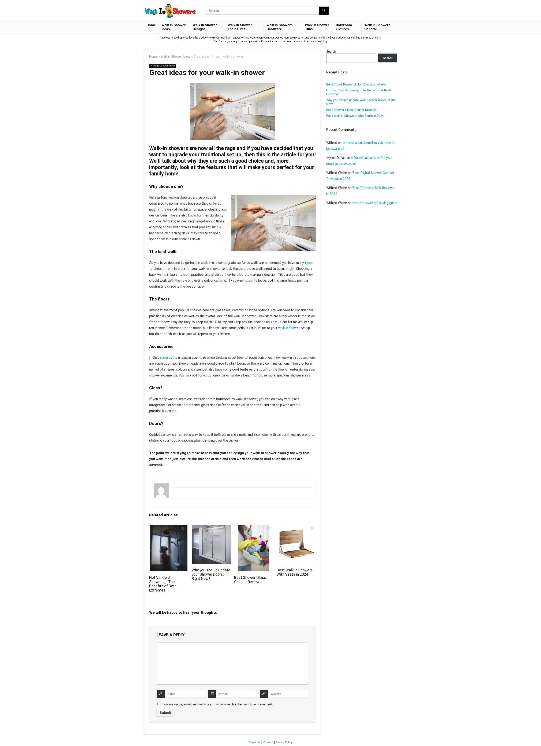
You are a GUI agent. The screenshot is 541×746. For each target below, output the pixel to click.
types (309, 263)
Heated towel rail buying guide (374, 203)
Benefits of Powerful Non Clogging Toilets (356, 84)
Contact (268, 742)
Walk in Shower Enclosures (240, 27)
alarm (164, 358)
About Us (254, 742)
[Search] (324, 11)
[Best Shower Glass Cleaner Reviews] (253, 527)
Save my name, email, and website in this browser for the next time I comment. (217, 704)
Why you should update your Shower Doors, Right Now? (211, 574)
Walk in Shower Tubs (317, 27)
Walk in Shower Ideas (173, 27)
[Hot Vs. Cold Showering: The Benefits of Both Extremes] (168, 527)
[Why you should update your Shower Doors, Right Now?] (211, 527)
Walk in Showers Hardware (279, 27)
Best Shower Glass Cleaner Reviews (250, 579)
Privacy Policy (284, 742)
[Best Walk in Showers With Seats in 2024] (296, 527)
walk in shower (289, 328)
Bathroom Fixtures (344, 27)
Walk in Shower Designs (205, 27)
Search (331, 52)
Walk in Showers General (377, 27)
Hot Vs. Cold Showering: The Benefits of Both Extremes (162, 583)
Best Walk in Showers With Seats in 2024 (295, 572)
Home (151, 25)
